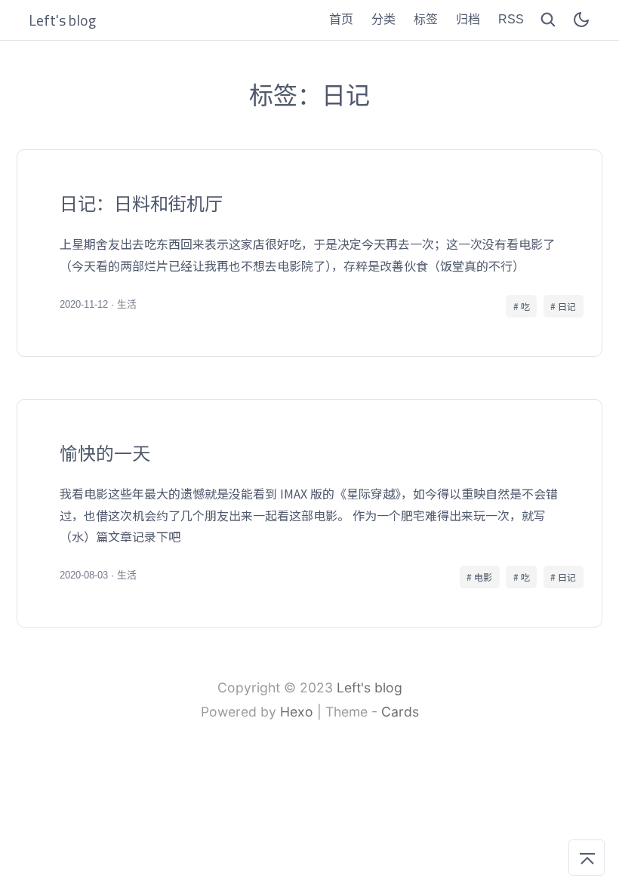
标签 (426, 19)
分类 (383, 19)
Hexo (296, 712)
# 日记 (563, 305)
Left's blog (369, 687)
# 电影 (479, 576)
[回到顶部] (586, 857)
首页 (341, 19)
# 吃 (521, 305)
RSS (511, 19)
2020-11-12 (84, 304)
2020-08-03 (84, 575)
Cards (400, 712)
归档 (468, 19)
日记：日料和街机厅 (309, 253)
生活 (127, 304)
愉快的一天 (309, 513)
